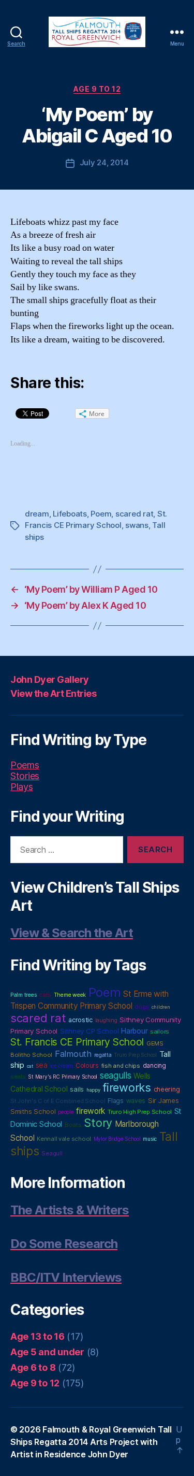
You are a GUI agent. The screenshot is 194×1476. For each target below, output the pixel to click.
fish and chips (120, 1065)
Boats (73, 1124)
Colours (87, 1065)
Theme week (70, 995)
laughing (106, 1020)
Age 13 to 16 (37, 1336)
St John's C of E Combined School (57, 1101)
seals (18, 1076)
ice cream (61, 1066)
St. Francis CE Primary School (77, 1042)
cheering (167, 1089)
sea (42, 1065)
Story (98, 1122)
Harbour (134, 1031)
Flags (116, 1101)
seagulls (115, 1075)
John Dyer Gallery (49, 679)
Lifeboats (70, 514)
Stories (24, 775)
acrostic (80, 1020)
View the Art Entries (53, 693)
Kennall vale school (64, 1138)
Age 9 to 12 (97, 88)
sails (77, 1089)
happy (93, 1090)
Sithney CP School (89, 1031)
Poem (101, 514)
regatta (103, 1055)
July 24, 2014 (104, 162)
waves (136, 1101)
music (150, 1139)
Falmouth (73, 1054)
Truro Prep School (135, 1055)
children (161, 1007)
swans (136, 525)
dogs (142, 1006)
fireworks (126, 1087)
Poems (24, 765)
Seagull (51, 1153)
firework (90, 1111)
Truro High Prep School (140, 1111)
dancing (154, 1065)
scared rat (134, 514)
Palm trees (23, 995)
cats (45, 994)
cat (30, 1066)
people (65, 1112)
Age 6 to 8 (32, 1367)
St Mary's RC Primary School (62, 1076)
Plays (21, 786)
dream (37, 514)
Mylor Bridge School (117, 1139)
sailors (159, 1031)
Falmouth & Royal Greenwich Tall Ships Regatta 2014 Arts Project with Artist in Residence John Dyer (91, 1441)
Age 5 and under (47, 1351)
